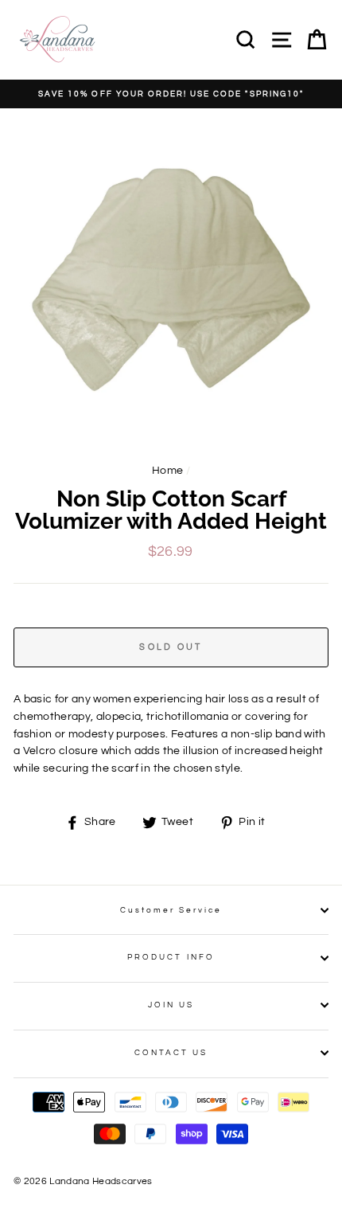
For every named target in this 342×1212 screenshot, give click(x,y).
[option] (171, 94)
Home (167, 470)
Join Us (171, 1005)
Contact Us (171, 1053)
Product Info (171, 957)
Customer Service (171, 910)
